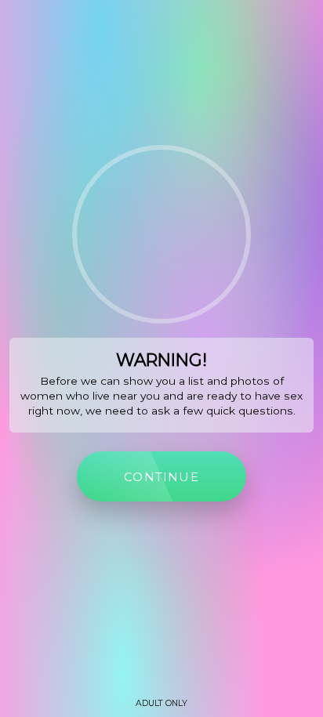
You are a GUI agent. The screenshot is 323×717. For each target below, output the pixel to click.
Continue (161, 476)
